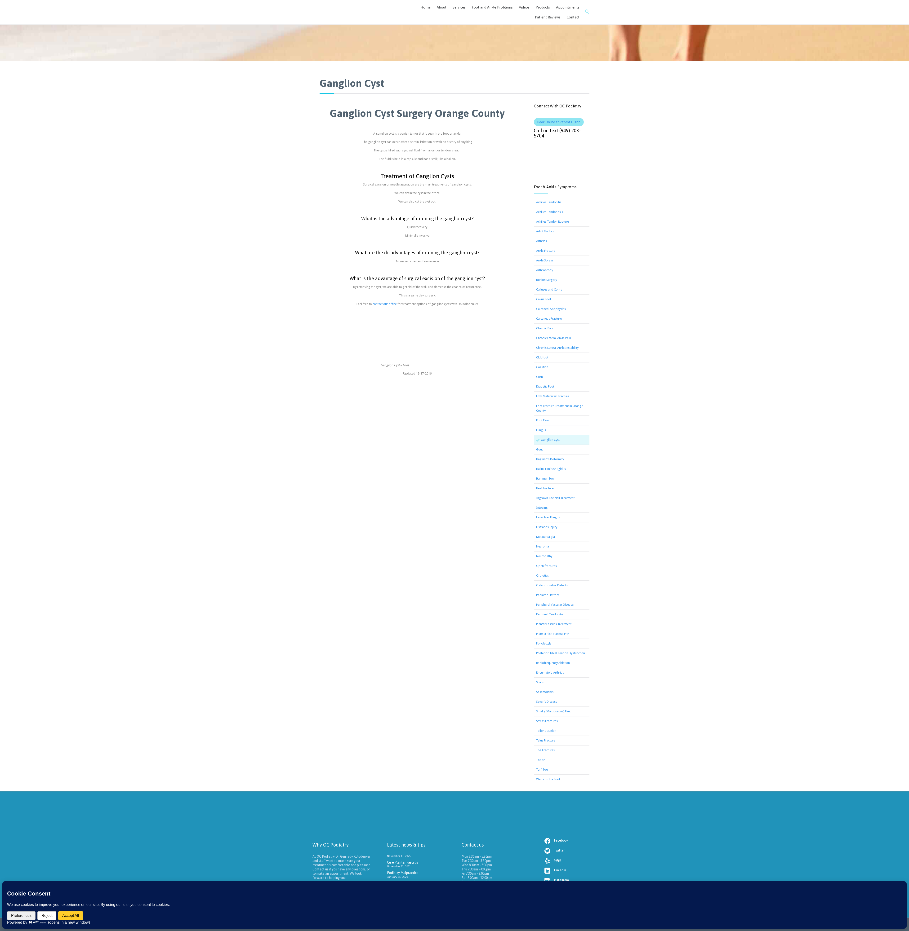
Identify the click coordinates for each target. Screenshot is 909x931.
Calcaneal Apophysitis (551, 309)
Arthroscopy (544, 270)
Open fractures (546, 566)
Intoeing (542, 507)
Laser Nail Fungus (548, 517)
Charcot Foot (545, 328)
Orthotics (542, 575)
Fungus (541, 430)
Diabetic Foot (545, 386)
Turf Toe (542, 769)
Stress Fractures (547, 721)
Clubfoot (542, 357)
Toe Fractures (545, 750)
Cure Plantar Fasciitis (402, 862)
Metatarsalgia (545, 536)
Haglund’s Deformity (550, 459)
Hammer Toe (545, 478)
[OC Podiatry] (355, 12)
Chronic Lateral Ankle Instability (557, 347)
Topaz (540, 760)
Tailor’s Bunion (546, 730)
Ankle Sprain (544, 260)
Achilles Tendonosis (549, 212)
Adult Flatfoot (545, 231)
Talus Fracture (545, 740)
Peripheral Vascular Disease (555, 604)
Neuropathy (544, 556)
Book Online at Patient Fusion (558, 122)
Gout (539, 449)
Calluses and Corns (549, 289)
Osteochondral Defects (552, 585)
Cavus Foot (543, 299)
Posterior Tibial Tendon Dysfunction (560, 653)
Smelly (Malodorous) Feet (553, 711)
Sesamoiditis (544, 692)
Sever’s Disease (546, 701)
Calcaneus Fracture (549, 318)
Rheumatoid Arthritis (550, 672)
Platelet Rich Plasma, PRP (552, 633)
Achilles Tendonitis (548, 202)
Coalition (542, 367)
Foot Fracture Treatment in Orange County (559, 408)
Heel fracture (545, 488)
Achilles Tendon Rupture (552, 221)
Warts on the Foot (548, 779)
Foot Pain (542, 420)
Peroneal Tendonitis (549, 614)
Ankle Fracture (545, 250)
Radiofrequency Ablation (553, 663)
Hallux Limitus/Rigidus (551, 469)
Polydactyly (543, 643)
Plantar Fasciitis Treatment (553, 624)
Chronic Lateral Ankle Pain (553, 338)
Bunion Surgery (546, 280)
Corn (539, 377)
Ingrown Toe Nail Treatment (555, 498)
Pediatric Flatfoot (547, 595)
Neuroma (542, 546)
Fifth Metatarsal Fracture (552, 396)
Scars (540, 682)
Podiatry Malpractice (403, 873)
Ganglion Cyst (550, 439)
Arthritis (541, 241)
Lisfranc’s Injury (546, 527)
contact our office (385, 304)
